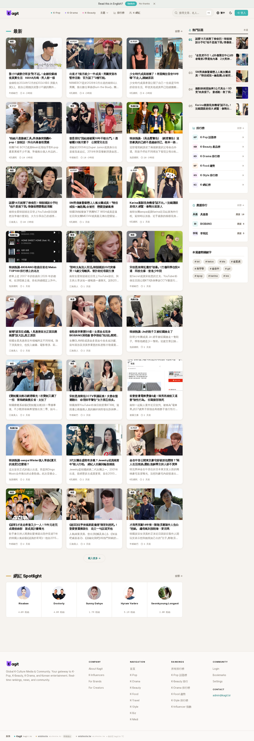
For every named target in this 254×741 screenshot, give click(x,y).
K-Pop (56, 12)
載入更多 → (94, 558)
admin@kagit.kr (222, 695)
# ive (226, 276)
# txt (197, 261)
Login (216, 668)
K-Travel (134, 700)
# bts (222, 261)
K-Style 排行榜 (206, 175)
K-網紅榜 (202, 184)
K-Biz (133, 713)
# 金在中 (214, 268)
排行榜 (120, 12)
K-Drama (72, 12)
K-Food (134, 694)
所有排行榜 (177, 668)
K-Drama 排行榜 (207, 156)
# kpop (198, 276)
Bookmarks (219, 675)
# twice (209, 261)
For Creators (96, 687)
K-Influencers (96, 675)
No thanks (144, 3)
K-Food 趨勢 (204, 165)
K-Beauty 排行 (179, 681)
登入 (243, 12)
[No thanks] (154, 3)
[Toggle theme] (231, 13)
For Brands (95, 681)
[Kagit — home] (12, 13)
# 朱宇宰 (199, 268)
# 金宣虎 (235, 261)
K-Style (134, 706)
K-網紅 (136, 12)
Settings (218, 681)
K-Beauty (90, 12)
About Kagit (96, 668)
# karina (213, 276)
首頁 (132, 668)
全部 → (179, 31)
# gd (227, 268)
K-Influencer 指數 (181, 706)
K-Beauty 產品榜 (207, 146)
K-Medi (134, 719)
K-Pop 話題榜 (205, 137)
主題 (102, 12)
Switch (131, 3)
